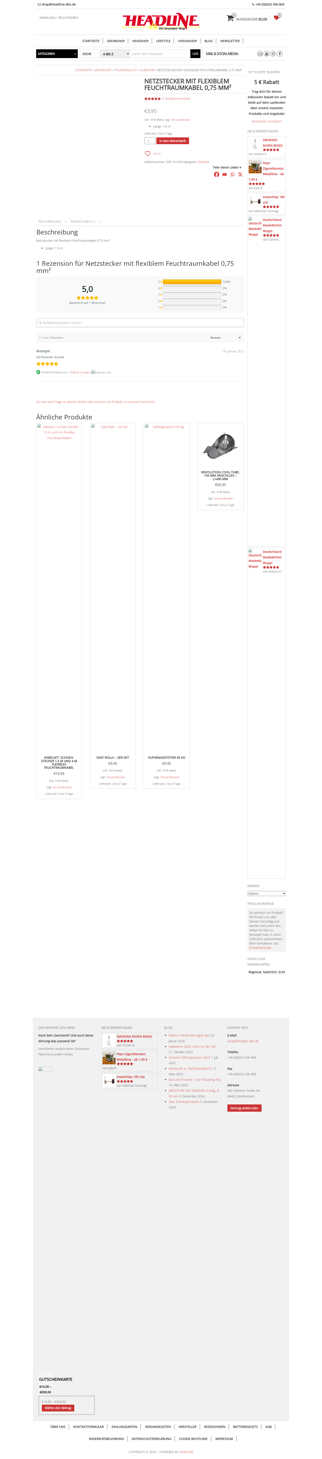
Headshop (140, 41)
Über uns (57, 1427)
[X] (240, 174)
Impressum (224, 1439)
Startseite (90, 41)
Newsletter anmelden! (267, 121)
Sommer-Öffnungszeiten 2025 (189, 1057)
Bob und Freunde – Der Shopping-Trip (195, 1079)
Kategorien (46, 53)
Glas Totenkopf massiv (184, 1102)
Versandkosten (180, 120)
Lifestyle (163, 41)
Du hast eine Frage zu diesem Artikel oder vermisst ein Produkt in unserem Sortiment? (95, 402)
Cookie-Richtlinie (193, 1439)
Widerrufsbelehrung (106, 1439)
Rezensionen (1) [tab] (83, 221)
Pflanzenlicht (126, 70)
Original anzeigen (80, 372)
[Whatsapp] (232, 174)
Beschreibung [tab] (50, 221)
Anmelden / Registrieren (58, 18)
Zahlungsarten (124, 1427)
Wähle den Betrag (58, 1408)
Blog (209, 41)
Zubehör (147, 70)
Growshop (116, 41)
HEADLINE (186, 1452)
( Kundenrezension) (176, 98)
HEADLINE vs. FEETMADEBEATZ (190, 1069)
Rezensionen (214, 1427)
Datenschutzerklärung (151, 1439)
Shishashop (187, 41)
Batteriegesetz (245, 1427)
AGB (268, 1427)
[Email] (224, 174)
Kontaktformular (260, 948)
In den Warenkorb (172, 141)
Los (195, 53)
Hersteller (187, 1427)
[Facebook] (216, 174)
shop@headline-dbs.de (243, 1041)
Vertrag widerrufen (244, 1108)
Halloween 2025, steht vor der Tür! (192, 1046)
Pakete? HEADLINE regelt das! (189, 1035)
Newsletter (230, 41)
